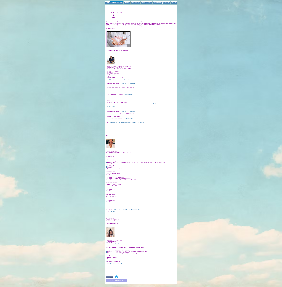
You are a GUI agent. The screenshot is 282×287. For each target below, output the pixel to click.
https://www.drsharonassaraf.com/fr (115, 263)
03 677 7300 (110, 187)
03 (108, 174)
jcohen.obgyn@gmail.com (116, 90)
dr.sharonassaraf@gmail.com (115, 243)
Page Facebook (109, 209)
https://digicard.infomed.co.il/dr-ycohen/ (127, 83)
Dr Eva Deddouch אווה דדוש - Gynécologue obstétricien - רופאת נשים (126, 209)
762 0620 (111, 174)
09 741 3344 (110, 198)
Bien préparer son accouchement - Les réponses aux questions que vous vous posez (127, 122)
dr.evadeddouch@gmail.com (114, 154)
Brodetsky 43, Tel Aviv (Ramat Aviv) (113, 173)
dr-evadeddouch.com (112, 206)
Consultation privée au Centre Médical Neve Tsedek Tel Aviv (119, 79)
